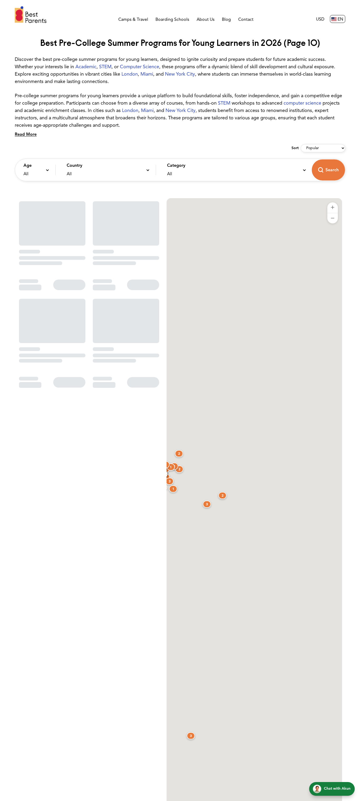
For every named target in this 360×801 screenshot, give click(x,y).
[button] (34, 170)
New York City (180, 74)
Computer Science (139, 67)
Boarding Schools (172, 20)
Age (27, 166)
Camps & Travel (133, 20)
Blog (226, 20)
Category (176, 166)
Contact (246, 20)
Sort (295, 148)
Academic (85, 67)
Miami (146, 74)
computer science (302, 103)
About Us (206, 20)
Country (74, 166)
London (129, 74)
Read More (26, 135)
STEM (105, 67)
